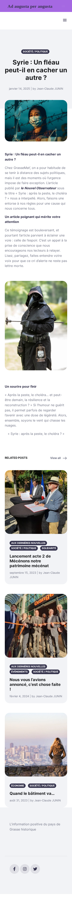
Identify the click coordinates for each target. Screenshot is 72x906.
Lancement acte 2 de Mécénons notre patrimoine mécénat (30, 561)
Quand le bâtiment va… (32, 793)
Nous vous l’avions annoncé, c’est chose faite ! (35, 684)
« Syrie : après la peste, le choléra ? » (36, 434)
